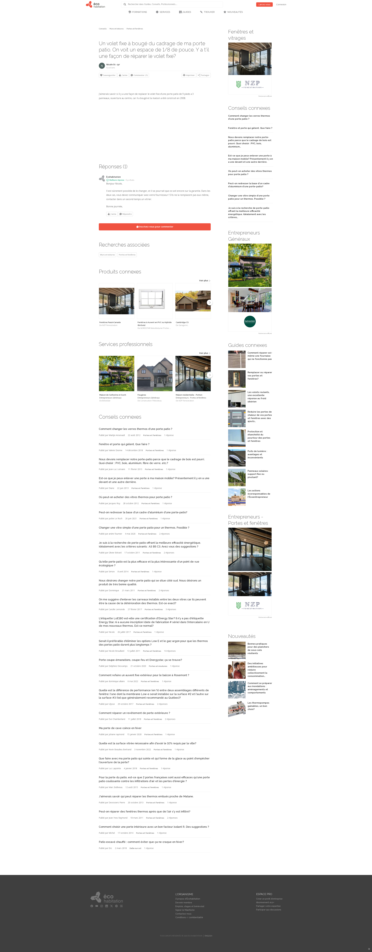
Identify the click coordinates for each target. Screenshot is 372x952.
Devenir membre (183, 902)
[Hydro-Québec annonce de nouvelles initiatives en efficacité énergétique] (237, 678)
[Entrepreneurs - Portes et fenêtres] (193, 373)
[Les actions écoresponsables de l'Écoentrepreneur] (237, 505)
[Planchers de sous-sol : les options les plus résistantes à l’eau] (237, 658)
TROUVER (209, 12)
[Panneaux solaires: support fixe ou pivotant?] (237, 485)
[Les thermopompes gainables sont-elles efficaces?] (237, 717)
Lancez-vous (264, 4)
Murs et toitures (117, 29)
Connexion (281, 4)
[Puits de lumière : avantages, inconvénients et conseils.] (237, 465)
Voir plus (204, 280)
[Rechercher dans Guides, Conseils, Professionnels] (126, 4)
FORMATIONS (139, 12)
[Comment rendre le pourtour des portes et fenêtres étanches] (237, 446)
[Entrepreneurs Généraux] (116, 373)
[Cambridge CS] (193, 301)
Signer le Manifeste (185, 910)
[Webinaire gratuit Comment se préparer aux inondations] (237, 697)
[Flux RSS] (121, 906)
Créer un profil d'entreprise (269, 899)
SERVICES (165, 12)
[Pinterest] (116, 906)
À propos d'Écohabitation (187, 899)
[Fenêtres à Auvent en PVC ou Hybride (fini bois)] (155, 301)
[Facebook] (92, 906)
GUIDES (187, 12)
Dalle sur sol (135, 848)
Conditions (180, 917)
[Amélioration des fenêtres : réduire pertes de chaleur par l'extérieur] (237, 426)
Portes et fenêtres (135, 29)
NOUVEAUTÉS (235, 12)
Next (210, 302)
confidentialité (196, 917)
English (208, 936)
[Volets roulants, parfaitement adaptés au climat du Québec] (237, 406)
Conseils (103, 29)
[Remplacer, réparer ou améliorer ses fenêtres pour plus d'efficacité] (237, 387)
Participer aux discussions (268, 910)
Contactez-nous (183, 914)
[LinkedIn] (106, 906)
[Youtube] (97, 906)
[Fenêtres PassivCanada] (116, 301)
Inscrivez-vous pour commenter (156, 226)
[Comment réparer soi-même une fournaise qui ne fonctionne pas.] (237, 367)
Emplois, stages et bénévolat (189, 906)
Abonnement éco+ (265, 902)
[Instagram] (102, 906)
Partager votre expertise (268, 906)
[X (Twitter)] (111, 906)
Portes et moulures (158, 666)
